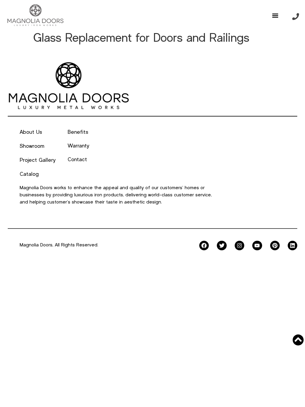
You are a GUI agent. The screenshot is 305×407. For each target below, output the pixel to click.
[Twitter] (221, 245)
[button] (275, 15)
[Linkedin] (292, 245)
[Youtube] (257, 245)
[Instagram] (239, 245)
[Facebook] (204, 245)
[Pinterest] (275, 245)
